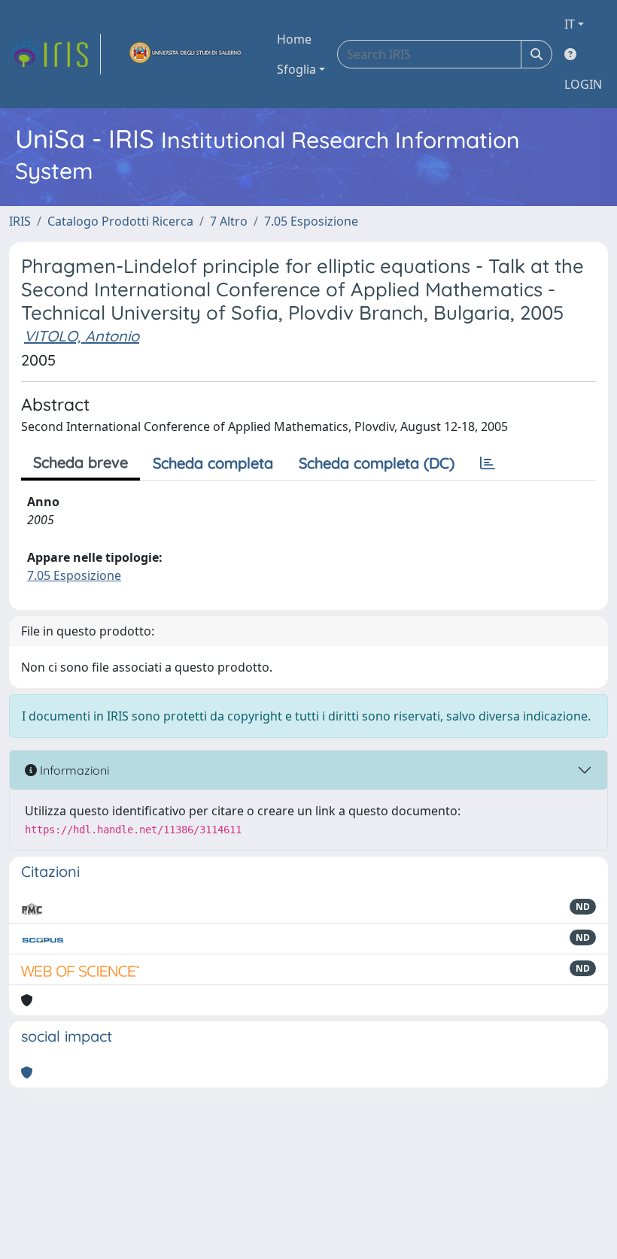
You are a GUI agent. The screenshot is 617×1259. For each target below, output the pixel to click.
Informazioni (73, 770)
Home (294, 39)
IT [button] (569, 24)
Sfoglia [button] (296, 69)
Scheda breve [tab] (80, 462)
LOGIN (583, 84)
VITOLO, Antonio (81, 335)
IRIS (20, 221)
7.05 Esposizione (311, 221)
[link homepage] (55, 54)
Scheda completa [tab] (213, 463)
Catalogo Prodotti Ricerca (120, 221)
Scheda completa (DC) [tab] (376, 463)
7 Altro (229, 221)
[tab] (487, 463)
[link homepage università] (186, 54)
